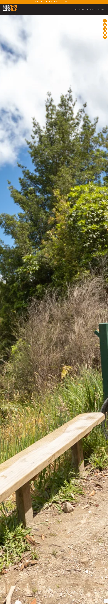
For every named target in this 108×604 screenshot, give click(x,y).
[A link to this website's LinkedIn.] (105, 29)
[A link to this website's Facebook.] (105, 21)
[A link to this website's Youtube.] (105, 33)
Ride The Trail (83, 9)
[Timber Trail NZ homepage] (13, 9)
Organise (92, 9)
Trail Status (57, 2)
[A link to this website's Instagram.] (105, 25)
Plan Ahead (100, 9)
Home (75, 9)
